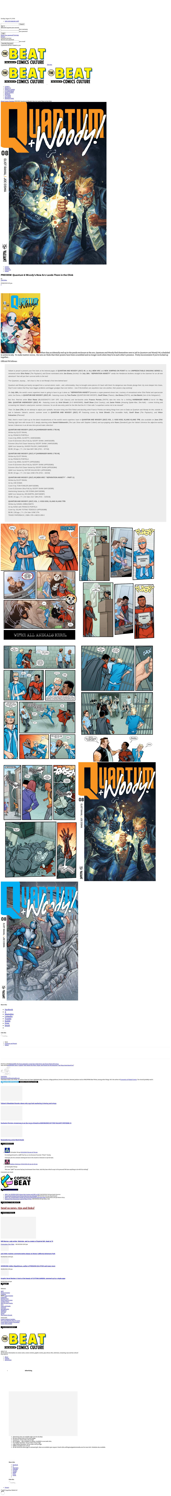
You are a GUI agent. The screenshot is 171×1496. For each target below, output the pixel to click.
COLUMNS (8, 95)
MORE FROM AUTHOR (28, 1082)
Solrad (2, 1313)
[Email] (39, 287)
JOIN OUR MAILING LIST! (12, 21)
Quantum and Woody (11, 1043)
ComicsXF (4, 1297)
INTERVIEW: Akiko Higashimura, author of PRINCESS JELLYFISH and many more (28, 1266)
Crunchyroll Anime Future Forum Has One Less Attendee (21, 1196)
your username (23, 29)
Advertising (8, 1360)
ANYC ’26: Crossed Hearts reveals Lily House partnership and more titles (25, 1197)
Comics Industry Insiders (8, 1319)
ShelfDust (4, 1310)
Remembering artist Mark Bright (12, 1140)
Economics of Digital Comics (128, 1079)
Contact (7, 1358)
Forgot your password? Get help (10, 35)
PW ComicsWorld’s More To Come (10, 1320)
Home (2, 101)
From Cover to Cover (6, 1300)
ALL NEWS (8, 97)
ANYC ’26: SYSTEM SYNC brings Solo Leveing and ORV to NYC (22, 1194)
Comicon (3, 1294)
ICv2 (2, 1304)
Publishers (8, 269)
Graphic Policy (5, 1301)
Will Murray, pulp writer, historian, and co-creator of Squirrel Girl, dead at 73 (27, 1241)
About (6, 1357)
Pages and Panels (5, 1306)
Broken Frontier (5, 1293)
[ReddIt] (32, 287)
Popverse (3, 1307)
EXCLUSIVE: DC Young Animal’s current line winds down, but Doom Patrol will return (34, 1064)
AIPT (2, 1291)
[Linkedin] (25, 287)
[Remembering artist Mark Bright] (11, 1137)
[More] (54, 287)
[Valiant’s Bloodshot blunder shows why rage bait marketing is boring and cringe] (11, 1100)
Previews (11, 101)
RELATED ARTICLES (10, 1082)
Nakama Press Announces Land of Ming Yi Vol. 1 (18, 1199)
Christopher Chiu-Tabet (7, 1244)
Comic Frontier (8, 1295)
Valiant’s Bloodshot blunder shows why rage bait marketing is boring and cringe (28, 1103)
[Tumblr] (46, 287)
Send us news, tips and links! (17, 1208)
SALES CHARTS (9, 92)
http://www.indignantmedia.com (10, 1078)
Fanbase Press (5, 1298)
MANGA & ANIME (10, 89)
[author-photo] (5, 1075)
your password (23, 31)
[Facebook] (4, 287)
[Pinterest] (18, 287)
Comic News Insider (6, 1323)
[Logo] (24, 84)
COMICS (7, 86)
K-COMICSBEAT (9, 91)
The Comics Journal (6, 1315)
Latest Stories (12, 1189)
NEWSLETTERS (9, 98)
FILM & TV (8, 88)
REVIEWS (7, 94)
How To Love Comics (7, 1303)
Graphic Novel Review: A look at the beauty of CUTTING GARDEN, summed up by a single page (33, 1278)
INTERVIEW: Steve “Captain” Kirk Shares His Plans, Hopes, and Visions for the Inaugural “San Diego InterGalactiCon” (40, 1065)
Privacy (3, 36)
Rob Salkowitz (5, 1309)
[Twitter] (11, 287)
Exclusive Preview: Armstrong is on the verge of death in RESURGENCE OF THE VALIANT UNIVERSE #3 (36, 1123)
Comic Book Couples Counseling (10, 1322)
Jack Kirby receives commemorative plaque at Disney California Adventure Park (28, 1254)
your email (22, 41)
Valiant (7, 271)
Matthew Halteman (15, 1164)
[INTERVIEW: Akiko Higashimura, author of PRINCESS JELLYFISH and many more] (5, 1263)
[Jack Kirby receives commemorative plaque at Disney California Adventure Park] (5, 1250)
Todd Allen (4, 280)
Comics (7, 101)
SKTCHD (3, 1312)
